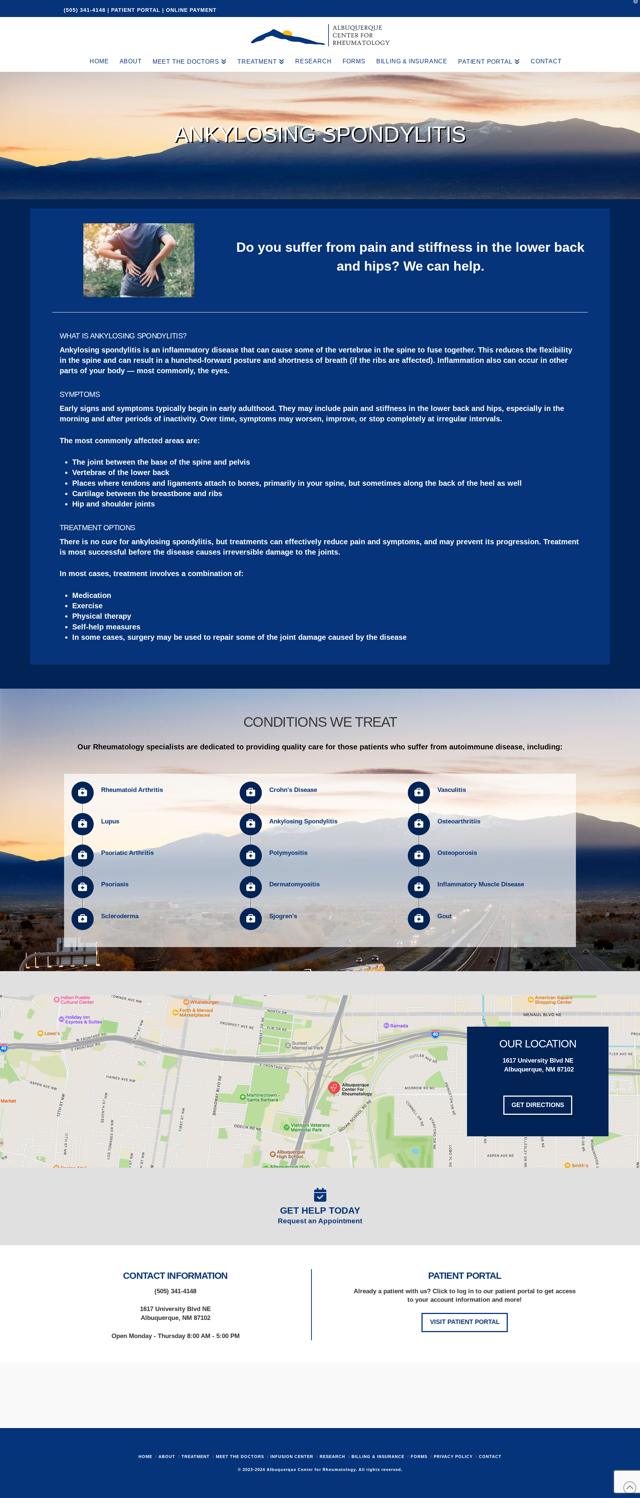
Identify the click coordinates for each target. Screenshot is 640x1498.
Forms (419, 1456)
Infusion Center (291, 1456)
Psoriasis (115, 884)
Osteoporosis (457, 852)
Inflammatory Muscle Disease (480, 884)
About (167, 1456)
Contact (490, 1456)
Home (145, 1456)
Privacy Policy (453, 1456)
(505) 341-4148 (85, 10)
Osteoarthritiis (458, 821)
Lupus (110, 821)
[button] (633, 7)
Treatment (195, 1456)
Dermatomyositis (294, 884)
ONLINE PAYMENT (191, 10)
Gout (444, 916)
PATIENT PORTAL (135, 10)
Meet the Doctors (240, 1456)
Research (332, 1456)
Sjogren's (283, 916)
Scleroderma (120, 916)
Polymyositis (288, 852)
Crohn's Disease (293, 789)
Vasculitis (451, 789)
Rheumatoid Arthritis (132, 789)
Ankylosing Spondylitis (303, 821)
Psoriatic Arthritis (127, 852)
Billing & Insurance (377, 1456)
